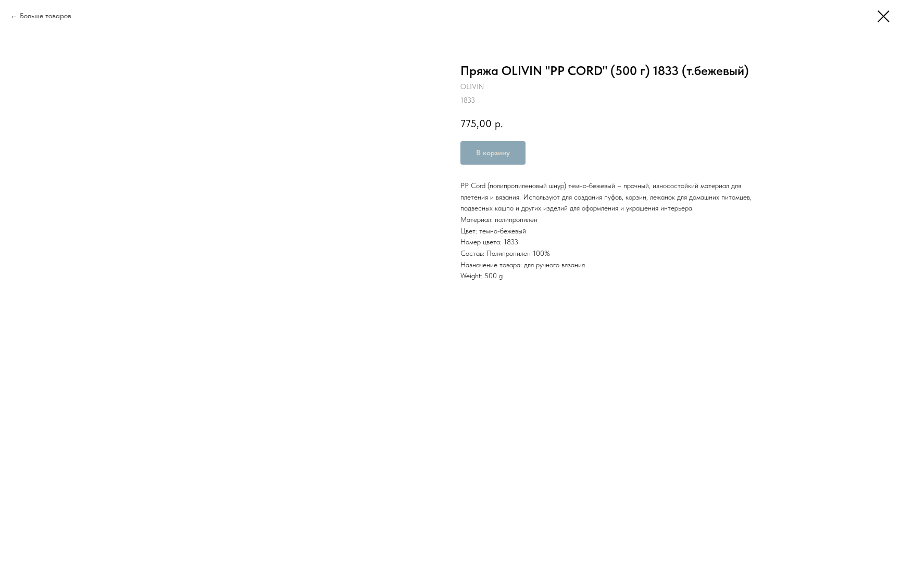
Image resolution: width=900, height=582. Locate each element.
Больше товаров (45, 15)
